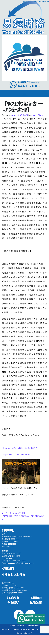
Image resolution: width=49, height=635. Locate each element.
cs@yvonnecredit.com (18, 590)
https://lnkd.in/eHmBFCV (17, 454)
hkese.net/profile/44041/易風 (20, 448)
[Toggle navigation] (24, 93)
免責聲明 (13, 602)
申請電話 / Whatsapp (35, 618)
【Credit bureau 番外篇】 (15, 513)
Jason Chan (37, 115)
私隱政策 (36, 602)
